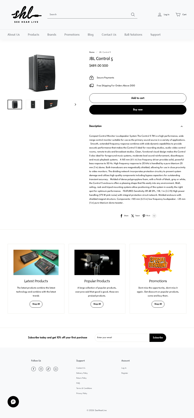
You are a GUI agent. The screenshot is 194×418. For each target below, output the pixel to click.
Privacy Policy (81, 393)
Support (155, 35)
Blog (91, 35)
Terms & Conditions (84, 388)
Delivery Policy (82, 373)
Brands (51, 35)
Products (33, 35)
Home (91, 52)
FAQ (78, 383)
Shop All (36, 304)
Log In (123, 368)
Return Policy (81, 378)
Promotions (72, 35)
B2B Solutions (133, 35)
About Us (14, 35)
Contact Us (109, 35)
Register (124, 373)
